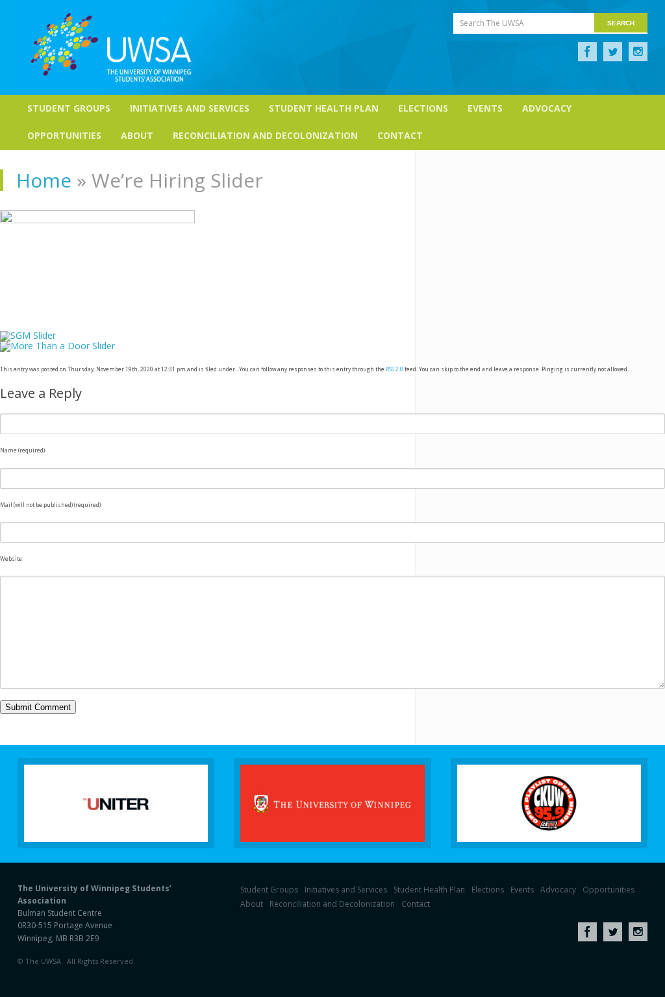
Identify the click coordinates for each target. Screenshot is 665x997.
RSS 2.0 (394, 369)
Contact (400, 135)
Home (43, 180)
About (137, 135)
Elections (423, 108)
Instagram (638, 52)
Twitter (612, 52)
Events (485, 108)
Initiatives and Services (189, 108)
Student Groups (68, 108)
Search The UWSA (492, 23)
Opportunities (64, 135)
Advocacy (546, 108)
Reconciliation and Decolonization (265, 135)
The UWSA (111, 47)
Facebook (587, 52)
